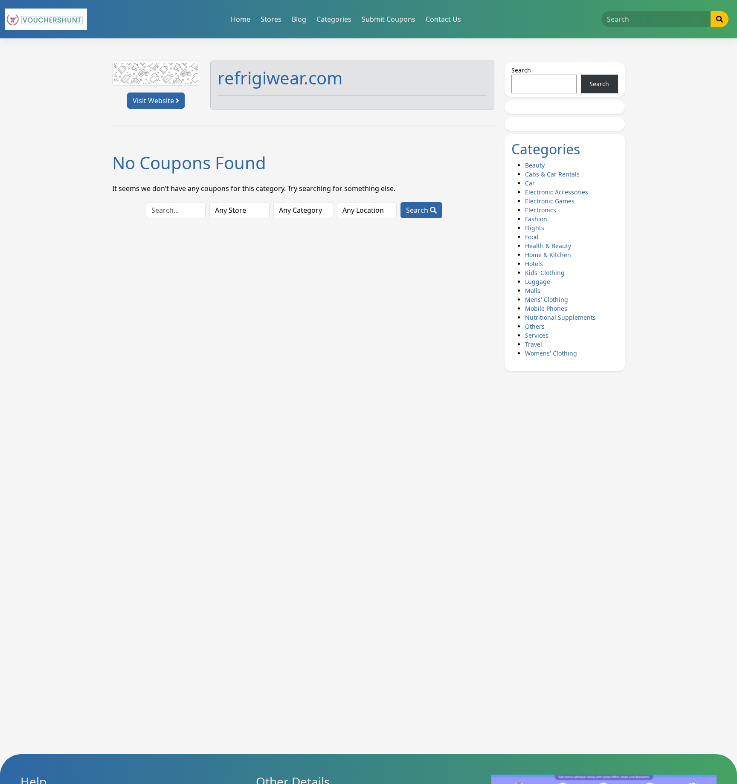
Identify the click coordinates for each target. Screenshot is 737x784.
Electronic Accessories (556, 192)
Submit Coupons (388, 19)
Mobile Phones (546, 308)
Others (535, 326)
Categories (333, 19)
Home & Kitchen (548, 255)
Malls (532, 290)
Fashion (536, 219)
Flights (534, 228)
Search (418, 210)
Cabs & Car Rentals (552, 174)
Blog (299, 19)
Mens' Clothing (546, 299)
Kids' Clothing (545, 273)
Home (240, 19)
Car (530, 183)
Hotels (534, 264)
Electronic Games (550, 201)
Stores (271, 19)
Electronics (540, 210)
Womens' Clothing (551, 353)
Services (536, 335)
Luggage (537, 282)
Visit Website (154, 100)
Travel (533, 344)
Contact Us (443, 19)
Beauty (535, 165)
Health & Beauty (548, 246)
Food (532, 237)
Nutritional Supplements (560, 317)
